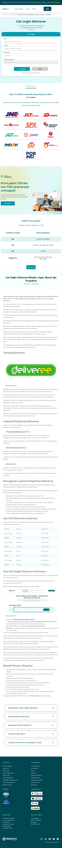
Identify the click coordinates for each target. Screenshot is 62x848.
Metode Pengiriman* (9, 59)
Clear (40, 74)
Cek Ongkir (13, 14)
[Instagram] (41, 845)
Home (3, 14)
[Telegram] (58, 845)
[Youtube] (54, 845)
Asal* (5, 38)
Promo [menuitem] (27, 9)
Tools (7, 14)
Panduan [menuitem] (34, 9)
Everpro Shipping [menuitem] (19, 9)
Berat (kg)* (6, 52)
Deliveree (6, 395)
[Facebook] (50, 845)
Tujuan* (6, 45)
